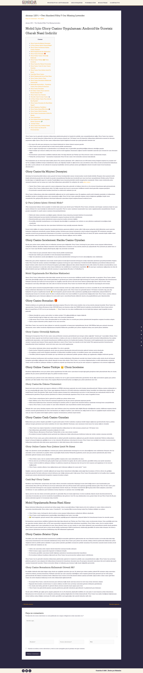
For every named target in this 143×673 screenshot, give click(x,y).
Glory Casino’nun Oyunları (38, 94)
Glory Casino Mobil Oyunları (39, 111)
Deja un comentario (31, 18)
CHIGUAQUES (77, 2)
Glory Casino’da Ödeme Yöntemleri (41, 64)
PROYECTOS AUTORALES (58, 2)
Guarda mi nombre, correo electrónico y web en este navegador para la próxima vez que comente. (56, 648)
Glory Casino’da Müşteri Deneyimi (40, 43)
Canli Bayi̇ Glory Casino (37, 74)
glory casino (86, 182)
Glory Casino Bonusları (37, 88)
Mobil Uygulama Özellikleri (38, 107)
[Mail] (26, 670)
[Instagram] (23, 670)
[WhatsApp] (29, 670)
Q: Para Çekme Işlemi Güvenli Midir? (41, 45)
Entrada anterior (27, 604)
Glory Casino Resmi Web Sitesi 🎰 (40, 109)
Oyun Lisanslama (35, 117)
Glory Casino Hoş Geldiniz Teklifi (40, 125)
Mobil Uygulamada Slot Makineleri (40, 51)
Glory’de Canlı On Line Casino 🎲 (40, 96)
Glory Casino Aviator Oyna (38, 78)
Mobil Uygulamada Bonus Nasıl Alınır (41, 76)
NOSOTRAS (103, 2)
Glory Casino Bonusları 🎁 (38, 53)
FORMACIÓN (90, 2)
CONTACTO (115, 2)
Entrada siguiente (115, 604)
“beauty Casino (35, 123)
